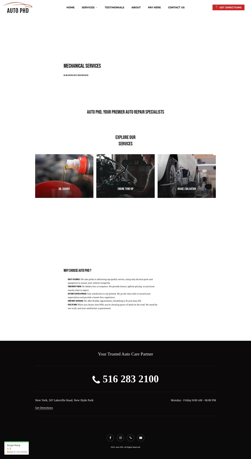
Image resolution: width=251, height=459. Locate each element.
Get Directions (44, 407)
